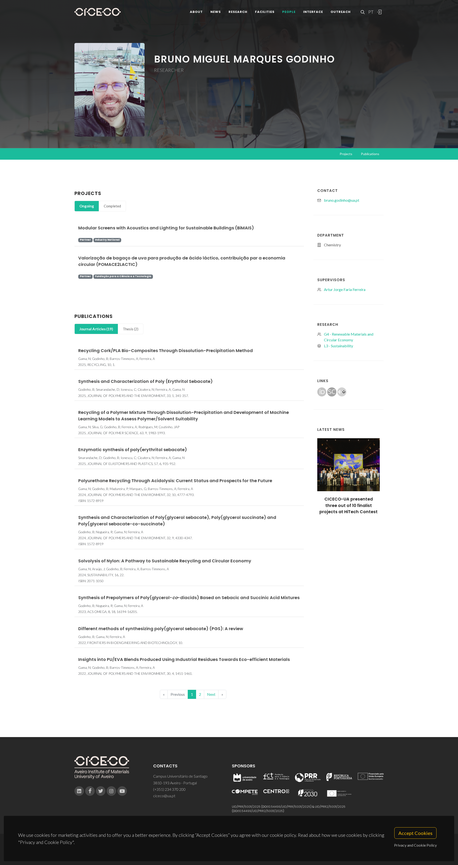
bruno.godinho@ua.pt (341, 200)
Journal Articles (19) (96, 329)
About (196, 12)
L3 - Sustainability (338, 345)
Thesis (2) (130, 329)
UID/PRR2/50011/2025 (330, 807)
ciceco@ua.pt (164, 795)
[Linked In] (79, 791)
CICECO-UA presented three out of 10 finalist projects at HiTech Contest (348, 505)
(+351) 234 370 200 (169, 789)
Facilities (265, 12)
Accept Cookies (415, 833)
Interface (313, 12)
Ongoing (86, 206)
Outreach (341, 12)
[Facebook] (90, 791)
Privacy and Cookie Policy (415, 845)
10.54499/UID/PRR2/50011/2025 (261, 811)
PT (370, 12)
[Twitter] (100, 791)
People (289, 12)
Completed (112, 206)
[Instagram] (111, 791)
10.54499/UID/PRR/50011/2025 (289, 807)
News (215, 12)
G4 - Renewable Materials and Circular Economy (348, 337)
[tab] (87, 206)
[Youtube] (122, 791)
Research (238, 12)
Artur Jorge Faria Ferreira (344, 289)
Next (211, 694)
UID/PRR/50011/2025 (246, 807)
